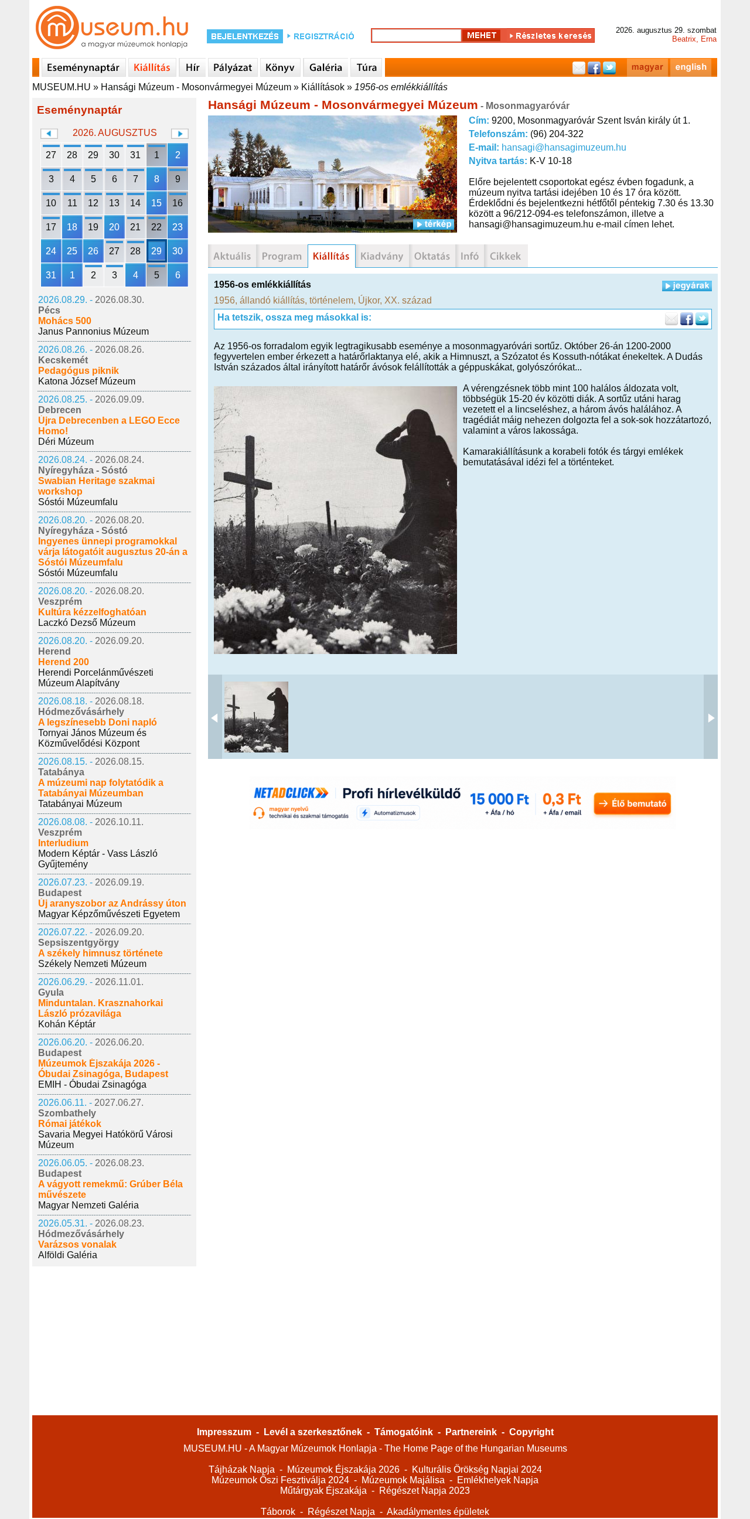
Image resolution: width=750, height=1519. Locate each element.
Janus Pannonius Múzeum (93, 331)
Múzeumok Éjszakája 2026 (343, 1469)
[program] (282, 256)
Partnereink (471, 1432)
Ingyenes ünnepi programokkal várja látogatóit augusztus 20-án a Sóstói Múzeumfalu (113, 551)
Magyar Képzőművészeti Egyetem (109, 914)
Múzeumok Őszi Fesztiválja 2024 (280, 1480)
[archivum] (506, 256)
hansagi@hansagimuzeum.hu (564, 147)
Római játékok (69, 1124)
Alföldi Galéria (67, 1255)
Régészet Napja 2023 (424, 1491)
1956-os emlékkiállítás (401, 87)
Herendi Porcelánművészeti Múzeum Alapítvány (96, 677)
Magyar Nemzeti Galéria (88, 1205)
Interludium (63, 843)
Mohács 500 (64, 321)
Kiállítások (323, 87)
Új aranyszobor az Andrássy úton (112, 903)
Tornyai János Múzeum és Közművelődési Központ (92, 738)
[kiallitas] (332, 256)
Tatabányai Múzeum (80, 804)
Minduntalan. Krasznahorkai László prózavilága (100, 1008)
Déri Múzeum (66, 442)
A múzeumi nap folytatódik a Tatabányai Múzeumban (100, 788)
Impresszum (224, 1432)
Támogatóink (403, 1432)
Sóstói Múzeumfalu (78, 502)
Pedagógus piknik (78, 371)
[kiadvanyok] (382, 256)
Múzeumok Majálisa (403, 1480)
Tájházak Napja (242, 1469)
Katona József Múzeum (86, 381)
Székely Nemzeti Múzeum (92, 964)
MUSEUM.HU (61, 87)
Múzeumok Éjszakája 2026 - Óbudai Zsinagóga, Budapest (103, 1068)
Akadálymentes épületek (438, 1512)
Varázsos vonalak (77, 1244)
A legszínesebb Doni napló (97, 722)
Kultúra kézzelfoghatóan (92, 612)
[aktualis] (232, 256)
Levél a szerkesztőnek (313, 1432)
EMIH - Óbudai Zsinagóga (92, 1084)
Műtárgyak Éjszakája (323, 1491)
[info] (469, 256)
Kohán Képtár (67, 1024)
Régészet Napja (341, 1512)
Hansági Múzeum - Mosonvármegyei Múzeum (196, 87)
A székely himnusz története (100, 953)
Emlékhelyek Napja (497, 1480)
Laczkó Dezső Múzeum (86, 623)
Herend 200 (63, 662)
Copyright (531, 1432)
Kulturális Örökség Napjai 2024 (477, 1469)
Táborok (278, 1512)
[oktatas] (432, 256)
